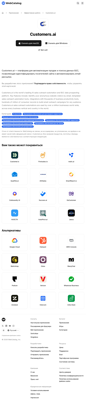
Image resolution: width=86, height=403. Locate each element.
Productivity (17, 114)
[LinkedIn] (6, 326)
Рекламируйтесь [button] (37, 358)
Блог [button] (61, 355)
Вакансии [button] (34, 376)
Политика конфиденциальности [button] (71, 376)
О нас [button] (33, 372)
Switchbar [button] (34, 333)
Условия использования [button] (40, 390)
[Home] (3, 13)
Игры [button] (61, 326)
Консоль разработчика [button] (39, 347)
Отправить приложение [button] (40, 355)
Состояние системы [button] (67, 362)
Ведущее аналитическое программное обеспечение (20, 117)
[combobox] (13, 330)
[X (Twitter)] (3, 326)
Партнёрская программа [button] (69, 358)
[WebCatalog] (3, 319)
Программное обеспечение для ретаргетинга (18, 126)
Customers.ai (51, 13)
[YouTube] (10, 326)
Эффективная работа (32, 13)
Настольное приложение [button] (40, 323)
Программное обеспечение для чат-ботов (49, 123)
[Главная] (11, 3)
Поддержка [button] (63, 351)
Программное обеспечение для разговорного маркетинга (43, 114)
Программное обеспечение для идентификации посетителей (23, 120)
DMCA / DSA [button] (35, 394)
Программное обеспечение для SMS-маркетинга (62, 120)
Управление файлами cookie (11, 335)
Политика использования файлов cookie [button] (68, 380)
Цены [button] (61, 347)
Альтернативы (11, 230)
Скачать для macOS (30, 43)
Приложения (14, 13)
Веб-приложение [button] (37, 330)
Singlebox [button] (34, 337)
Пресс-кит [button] (35, 379)
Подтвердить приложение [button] (41, 351)
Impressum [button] (35, 398)
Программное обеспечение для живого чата (17, 123)
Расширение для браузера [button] (41, 326)
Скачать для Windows (58, 43)
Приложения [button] (64, 323)
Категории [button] (63, 330)
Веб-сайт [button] (44, 50)
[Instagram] (13, 326)
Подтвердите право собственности (50, 83)
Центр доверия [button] (65, 372)
